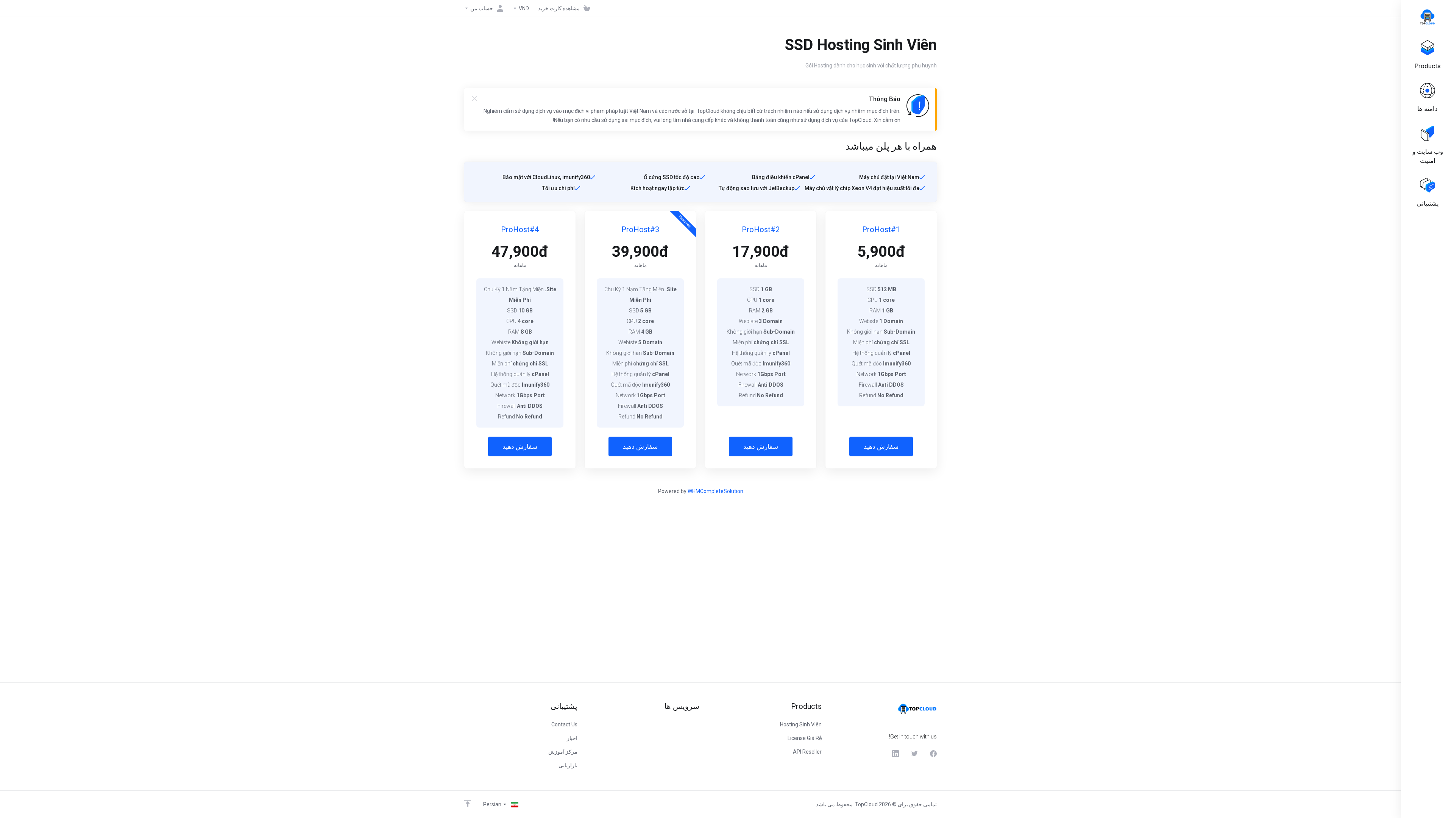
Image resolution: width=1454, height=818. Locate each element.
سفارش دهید (881, 446)
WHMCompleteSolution (715, 491)
